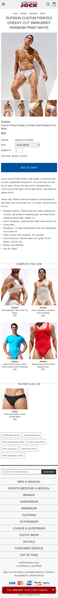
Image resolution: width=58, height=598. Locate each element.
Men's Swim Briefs (37, 442)
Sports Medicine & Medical (29, 488)
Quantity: (6, 150)
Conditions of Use (32, 594)
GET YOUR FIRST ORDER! (31, 589)
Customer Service (29, 548)
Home (15, 13)
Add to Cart (29, 167)
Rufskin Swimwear (32, 435)
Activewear (29, 521)
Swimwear (29, 508)
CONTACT (49, 572)
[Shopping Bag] (54, 4)
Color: (5, 139)
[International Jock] (29, 2)
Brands (29, 495)
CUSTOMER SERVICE (34, 572)
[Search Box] (48, 4)
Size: (3, 144)
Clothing (29, 515)
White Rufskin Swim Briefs (14, 442)
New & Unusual (29, 481)
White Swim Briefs (29, 448)
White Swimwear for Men (13, 455)
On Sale (29, 541)
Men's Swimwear (10, 448)
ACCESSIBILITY (21, 575)
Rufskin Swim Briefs (11, 435)
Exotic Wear (29, 535)
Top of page (29, 555)
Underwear (29, 501)
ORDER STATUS (37, 575)
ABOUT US (8, 572)
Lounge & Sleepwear (29, 528)
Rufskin (5, 122)
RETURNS (18, 572)
